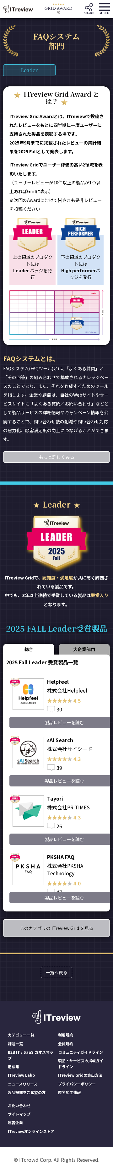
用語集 (13, 1066)
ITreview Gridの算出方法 (80, 1075)
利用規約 (65, 1034)
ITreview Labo (21, 1075)
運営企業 (15, 1122)
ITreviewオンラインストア (31, 1131)
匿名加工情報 (69, 1092)
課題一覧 (15, 1043)
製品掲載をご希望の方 (27, 1092)
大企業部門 (84, 649)
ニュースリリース (22, 1083)
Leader (29, 70)
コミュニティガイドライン (80, 1052)
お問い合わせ (19, 1105)
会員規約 (65, 1043)
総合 (28, 649)
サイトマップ (19, 1114)
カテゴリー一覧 (21, 1034)
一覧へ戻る (56, 972)
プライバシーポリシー (77, 1083)
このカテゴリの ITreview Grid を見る (56, 928)
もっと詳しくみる (56, 457)
